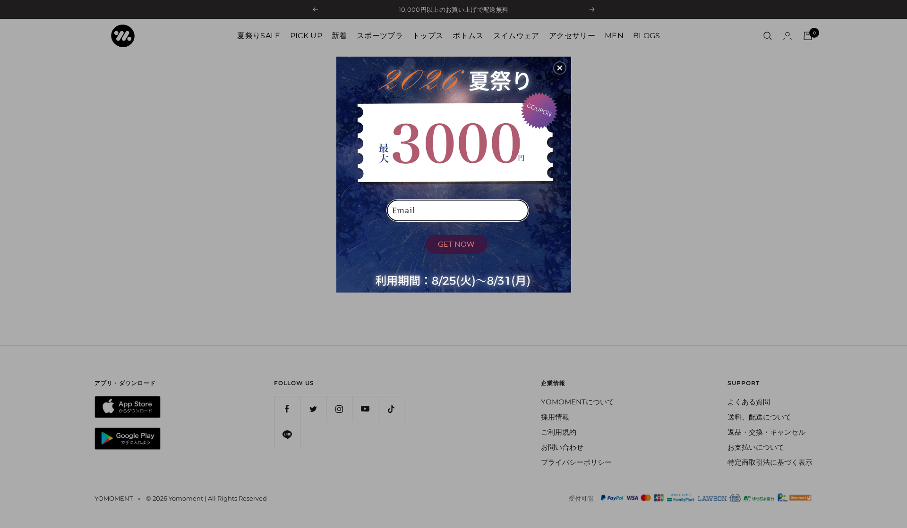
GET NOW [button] (456, 243)
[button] (559, 68)
